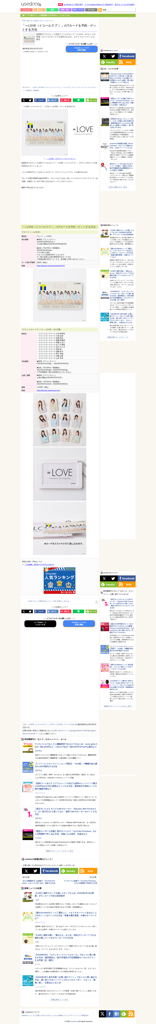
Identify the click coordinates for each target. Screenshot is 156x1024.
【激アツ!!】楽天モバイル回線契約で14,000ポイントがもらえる (45, 15)
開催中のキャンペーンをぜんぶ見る (117, 706)
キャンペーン (40, 793)
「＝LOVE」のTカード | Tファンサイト (61, 159)
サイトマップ (75, 1015)
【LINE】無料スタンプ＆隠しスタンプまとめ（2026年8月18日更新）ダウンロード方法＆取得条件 (122, 232)
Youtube (38, 838)
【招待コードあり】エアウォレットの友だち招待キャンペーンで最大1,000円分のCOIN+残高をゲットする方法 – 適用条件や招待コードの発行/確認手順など (66, 786)
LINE (37, 900)
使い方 (29, 21)
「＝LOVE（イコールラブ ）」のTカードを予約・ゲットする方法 (51, 724)
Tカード (47, 87)
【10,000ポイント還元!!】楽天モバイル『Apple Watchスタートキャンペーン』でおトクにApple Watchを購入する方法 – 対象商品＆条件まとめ (122, 685)
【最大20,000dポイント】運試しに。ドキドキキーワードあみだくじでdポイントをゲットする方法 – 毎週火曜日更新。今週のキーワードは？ (66, 915)
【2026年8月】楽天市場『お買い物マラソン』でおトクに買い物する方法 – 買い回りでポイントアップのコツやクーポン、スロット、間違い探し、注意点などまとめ (66, 980)
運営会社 (85, 1015)
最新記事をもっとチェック (118, 337)
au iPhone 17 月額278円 (73, 5)
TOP (23, 21)
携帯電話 (38, 751)
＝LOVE (34, 87)
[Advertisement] (79, 70)
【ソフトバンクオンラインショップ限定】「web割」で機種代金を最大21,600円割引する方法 (122, 648)
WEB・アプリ (78, 10)
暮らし (39, 10)
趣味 (52, 10)
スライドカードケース (79, 87)
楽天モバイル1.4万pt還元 (125, 5)
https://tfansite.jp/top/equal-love (48, 390)
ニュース (26, 10)
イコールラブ (66, 87)
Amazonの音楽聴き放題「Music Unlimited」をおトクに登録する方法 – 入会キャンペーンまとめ (121, 146)
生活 (36, 21)
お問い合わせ (41, 1015)
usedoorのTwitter (81, 730)
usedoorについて (27, 1015)
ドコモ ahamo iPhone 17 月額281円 (98, 5)
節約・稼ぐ (65, 10)
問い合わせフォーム (62, 730)
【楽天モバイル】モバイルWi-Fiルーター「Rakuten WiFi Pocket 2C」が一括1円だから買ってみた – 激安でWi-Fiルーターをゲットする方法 (66, 811)
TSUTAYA (41, 87)
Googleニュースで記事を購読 (81, 49)
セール (37, 964)
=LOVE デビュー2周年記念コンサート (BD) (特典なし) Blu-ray (48, 601)
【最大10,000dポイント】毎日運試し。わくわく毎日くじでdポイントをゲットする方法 (121, 667)
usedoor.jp (74, 1021)
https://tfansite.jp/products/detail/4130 (51, 266)
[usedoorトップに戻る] (31, 4)
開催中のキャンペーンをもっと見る (59, 851)
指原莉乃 (29, 90)
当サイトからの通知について (58, 1015)
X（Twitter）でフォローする (40, 623)
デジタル (91, 10)
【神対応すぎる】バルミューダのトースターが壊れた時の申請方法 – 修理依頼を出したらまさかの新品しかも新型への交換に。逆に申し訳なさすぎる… (122, 123)
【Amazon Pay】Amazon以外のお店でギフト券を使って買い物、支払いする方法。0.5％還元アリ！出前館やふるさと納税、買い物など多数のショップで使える (122, 78)
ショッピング (40, 987)
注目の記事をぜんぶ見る (117, 187)
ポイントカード (45, 21)
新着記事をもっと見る (59, 1000)
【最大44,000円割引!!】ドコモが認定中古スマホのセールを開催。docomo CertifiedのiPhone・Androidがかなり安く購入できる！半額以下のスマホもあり (122, 628)
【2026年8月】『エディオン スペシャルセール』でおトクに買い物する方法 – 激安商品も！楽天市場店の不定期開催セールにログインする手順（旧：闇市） (65, 957)
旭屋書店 (36, 90)
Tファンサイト (56, 87)
